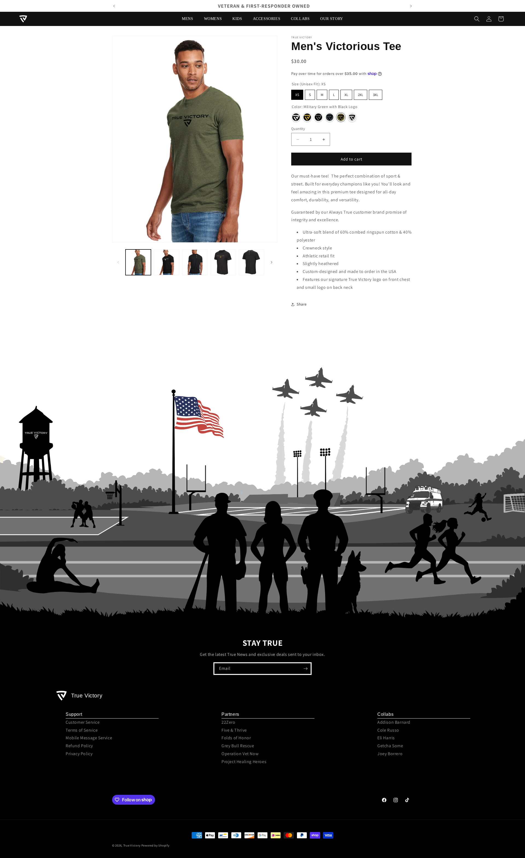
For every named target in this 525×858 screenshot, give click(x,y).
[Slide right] (272, 262)
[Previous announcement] (114, 6)
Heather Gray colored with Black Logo (352, 117)
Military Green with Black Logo (341, 117)
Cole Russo (388, 730)
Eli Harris (386, 738)
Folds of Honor (236, 738)
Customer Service (83, 722)
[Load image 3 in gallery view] (195, 262)
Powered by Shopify (155, 845)
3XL (375, 94)
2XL (360, 94)
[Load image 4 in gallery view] (223, 262)
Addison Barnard (393, 722)
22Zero (228, 722)
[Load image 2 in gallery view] (166, 262)
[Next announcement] (411, 6)
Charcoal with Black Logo (329, 117)
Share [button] (302, 304)
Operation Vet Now (239, 754)
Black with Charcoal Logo (318, 117)
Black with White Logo (296, 117)
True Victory (132, 845)
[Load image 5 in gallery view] (251, 262)
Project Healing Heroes (243, 761)
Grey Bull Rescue (237, 746)
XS (297, 94)
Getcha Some (390, 746)
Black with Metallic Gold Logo (307, 117)
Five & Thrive (234, 730)
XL (346, 94)
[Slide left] (118, 262)
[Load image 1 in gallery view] (138, 262)
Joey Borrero (389, 754)
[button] (189, 19)
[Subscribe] (305, 668)
